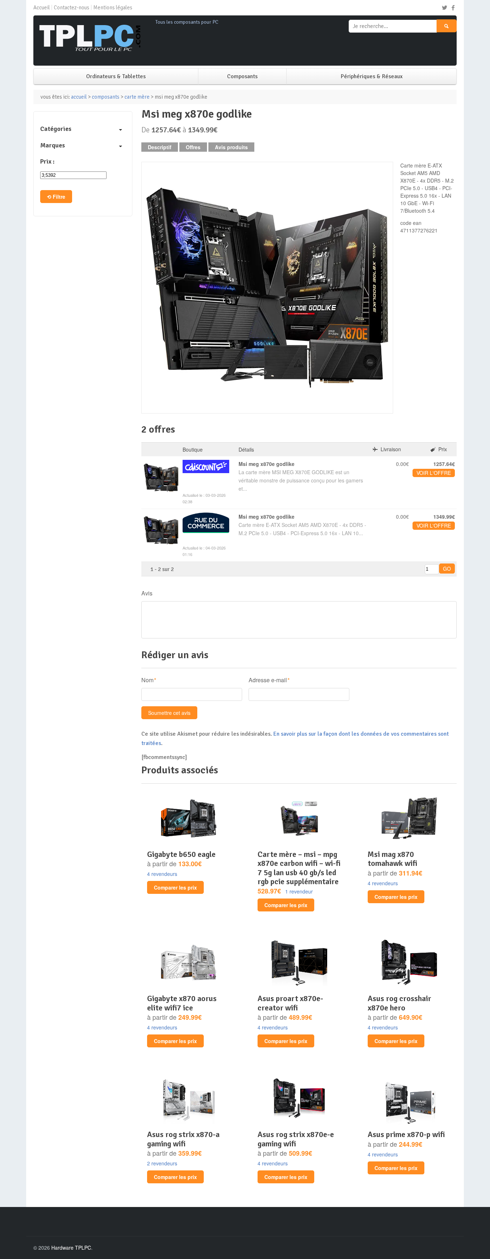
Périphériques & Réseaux (371, 76)
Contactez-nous (71, 7)
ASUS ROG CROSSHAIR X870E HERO (399, 1003)
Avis (146, 593)
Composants (242, 76)
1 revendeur (299, 891)
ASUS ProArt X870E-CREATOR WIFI (290, 1003)
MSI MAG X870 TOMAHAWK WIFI (392, 858)
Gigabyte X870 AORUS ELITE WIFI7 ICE (182, 1003)
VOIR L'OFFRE (433, 472)
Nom (147, 680)
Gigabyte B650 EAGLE (181, 854)
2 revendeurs (162, 1163)
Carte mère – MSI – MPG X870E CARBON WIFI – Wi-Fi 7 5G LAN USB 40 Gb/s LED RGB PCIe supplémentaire (299, 867)
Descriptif (159, 147)
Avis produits (231, 147)
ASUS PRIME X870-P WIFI (406, 1134)
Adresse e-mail (268, 680)
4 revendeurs (162, 873)
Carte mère (137, 97)
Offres (193, 147)
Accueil (41, 7)
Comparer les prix (175, 887)
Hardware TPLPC (71, 1247)
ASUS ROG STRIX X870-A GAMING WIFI (183, 1139)
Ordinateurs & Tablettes (116, 76)
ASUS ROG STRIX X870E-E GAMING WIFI (296, 1139)
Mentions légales (112, 7)
